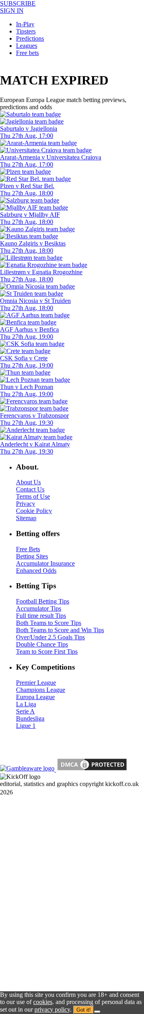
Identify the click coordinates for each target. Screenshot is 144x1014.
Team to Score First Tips (47, 651)
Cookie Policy (34, 510)
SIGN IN (12, 10)
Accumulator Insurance (45, 563)
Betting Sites (32, 556)
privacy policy (52, 1009)
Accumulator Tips (38, 608)
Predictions (30, 38)
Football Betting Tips (42, 601)
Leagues (26, 45)
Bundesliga (30, 718)
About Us (28, 482)
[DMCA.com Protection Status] (91, 769)
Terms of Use (33, 496)
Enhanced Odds (36, 570)
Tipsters (26, 31)
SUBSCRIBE (18, 3)
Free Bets (28, 549)
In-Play (25, 24)
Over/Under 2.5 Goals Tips (50, 637)
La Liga (26, 704)
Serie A (25, 711)
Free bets (27, 52)
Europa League (35, 697)
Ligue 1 (26, 725)
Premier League (36, 682)
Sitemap (26, 518)
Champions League (40, 689)
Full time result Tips (41, 615)
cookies (42, 1001)
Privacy (25, 503)
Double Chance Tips (42, 644)
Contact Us (30, 489)
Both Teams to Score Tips (48, 622)
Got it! (83, 1010)
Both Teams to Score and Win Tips (60, 630)
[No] (97, 1011)
